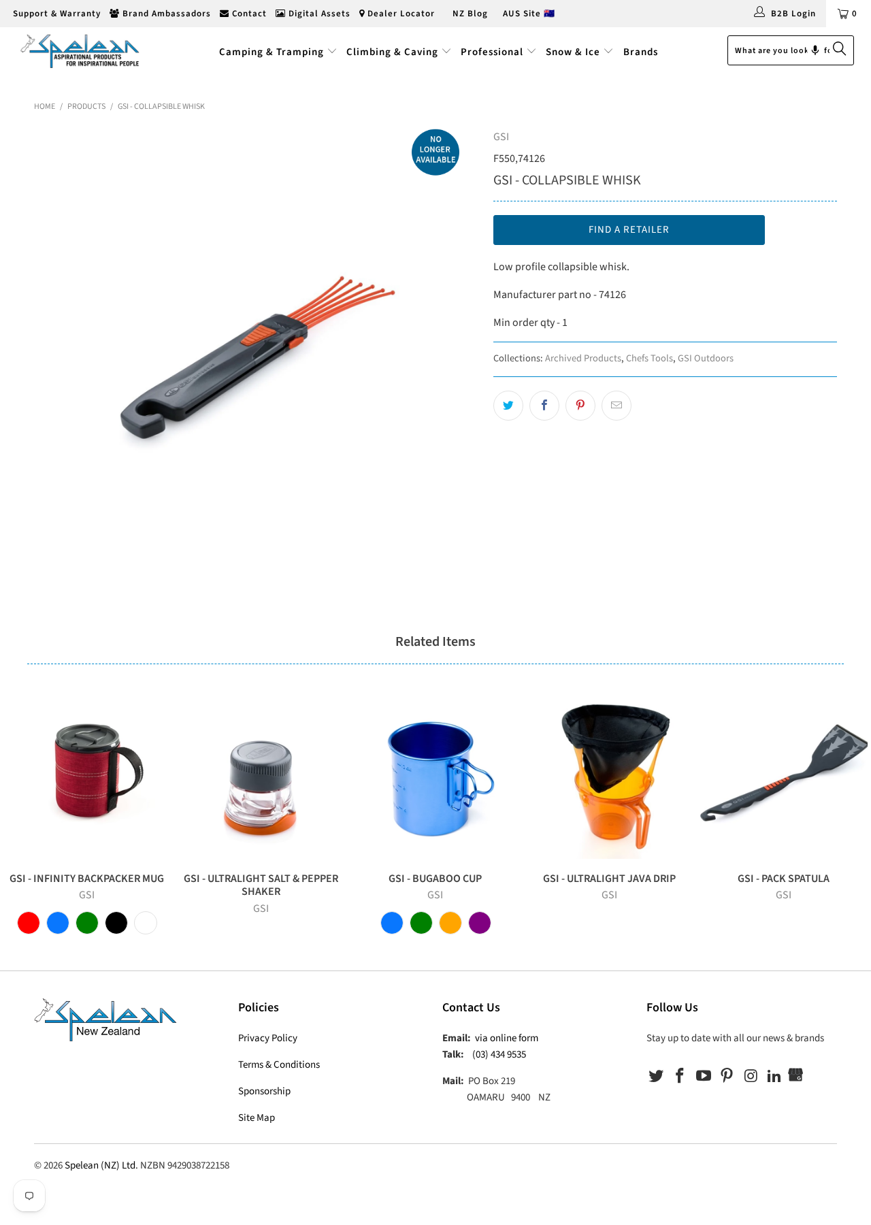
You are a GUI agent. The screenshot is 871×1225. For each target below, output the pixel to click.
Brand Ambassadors (165, 13)
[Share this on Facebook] (544, 406)
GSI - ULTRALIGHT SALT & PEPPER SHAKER (261, 775)
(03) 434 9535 (499, 1054)
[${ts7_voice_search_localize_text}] (815, 50)
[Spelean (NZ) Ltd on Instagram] (751, 1076)
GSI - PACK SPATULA (784, 775)
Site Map (256, 1118)
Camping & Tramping (271, 52)
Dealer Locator (400, 13)
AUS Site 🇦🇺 (529, 13)
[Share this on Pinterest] (580, 406)
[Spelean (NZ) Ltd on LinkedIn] (774, 1076)
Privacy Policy (267, 1038)
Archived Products (583, 358)
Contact (248, 13)
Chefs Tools (649, 358)
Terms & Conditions (279, 1065)
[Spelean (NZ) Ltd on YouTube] (703, 1076)
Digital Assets (318, 13)
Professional (492, 52)
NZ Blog (469, 13)
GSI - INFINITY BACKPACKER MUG (87, 775)
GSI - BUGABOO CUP (435, 775)
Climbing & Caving (392, 52)
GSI (501, 136)
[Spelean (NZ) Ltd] (76, 50)
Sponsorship (264, 1091)
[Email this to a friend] (616, 406)
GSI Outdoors (706, 358)
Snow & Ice (573, 52)
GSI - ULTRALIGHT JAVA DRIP (609, 775)
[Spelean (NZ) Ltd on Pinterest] (727, 1076)
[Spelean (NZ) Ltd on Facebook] (680, 1076)
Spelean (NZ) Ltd (100, 1165)
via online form (506, 1038)
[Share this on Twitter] (508, 406)
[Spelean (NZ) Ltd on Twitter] (656, 1076)
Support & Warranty (55, 13)
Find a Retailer (629, 230)
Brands (640, 52)
